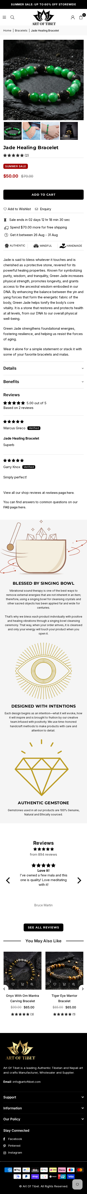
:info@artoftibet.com (26, 1081)
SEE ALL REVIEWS (43, 927)
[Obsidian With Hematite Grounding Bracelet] (56, 971)
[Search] (12, 17)
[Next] (83, 989)
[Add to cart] (14, 984)
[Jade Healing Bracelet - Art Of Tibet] (12, 131)
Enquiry (45, 209)
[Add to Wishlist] (5, 984)
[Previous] (4, 989)
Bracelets (21, 30)
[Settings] (73, 17)
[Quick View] (23, 984)
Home (7, 30)
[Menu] (4, 17)
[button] (81, 17)
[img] (13, 421)
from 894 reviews (43, 854)
